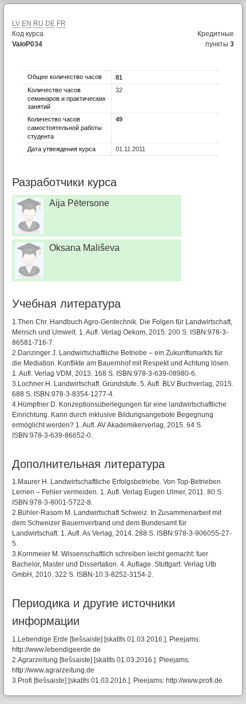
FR (61, 23)
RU (38, 23)
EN (26, 23)
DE (50, 23)
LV (16, 23)
